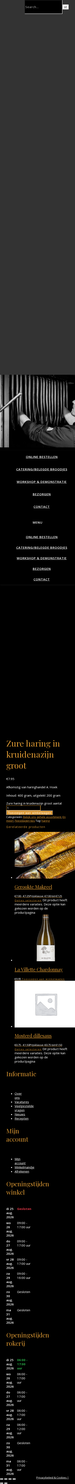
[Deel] (10, 1479)
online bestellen (42, 457)
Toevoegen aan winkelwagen (29, 812)
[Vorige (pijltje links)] (1, 1483)
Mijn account (20, 1161)
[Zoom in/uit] (1, 1479)
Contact (42, 506)
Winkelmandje (24, 1167)
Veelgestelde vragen (24, 1108)
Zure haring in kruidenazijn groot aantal (34, 803)
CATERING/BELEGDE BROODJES (41, 469)
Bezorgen (42, 494)
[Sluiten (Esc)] (14, 1479)
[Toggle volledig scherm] (6, 1479)
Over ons (18, 1095)
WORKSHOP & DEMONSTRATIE (42, 482)
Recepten (22, 1118)
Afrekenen (22, 1171)
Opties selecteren (28, 900)
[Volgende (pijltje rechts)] (6, 1483)
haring (45, 821)
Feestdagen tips (25, 821)
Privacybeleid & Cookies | (52, 1477)
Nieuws (20, 1114)
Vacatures (22, 1102)
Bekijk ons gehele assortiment (42, 817)
